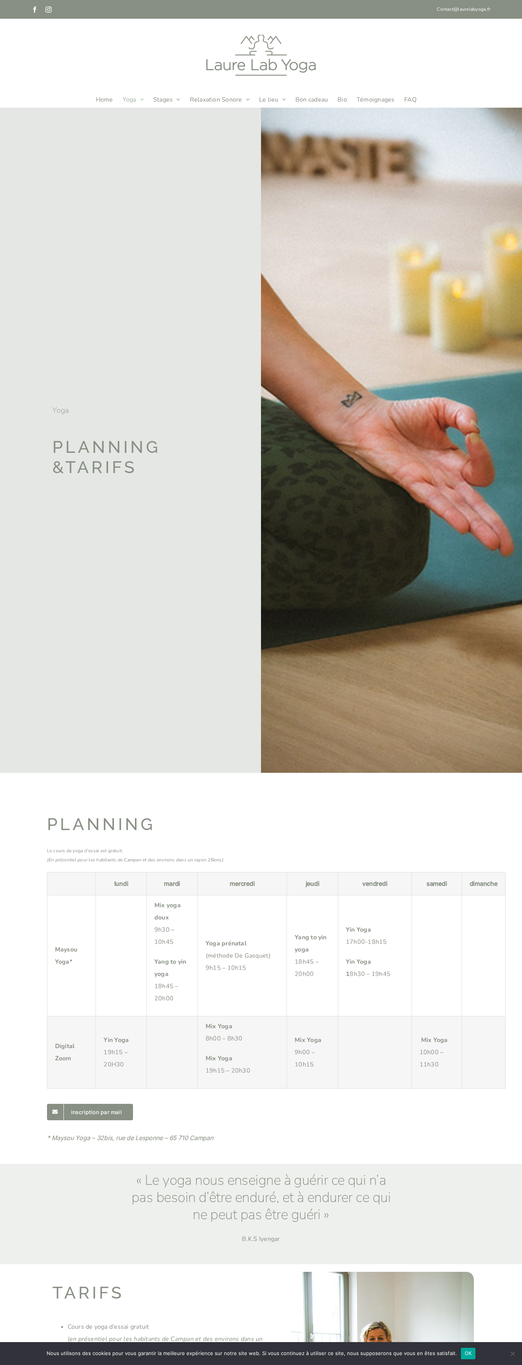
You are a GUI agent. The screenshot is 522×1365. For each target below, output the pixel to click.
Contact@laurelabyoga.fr (463, 9)
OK (468, 1353)
